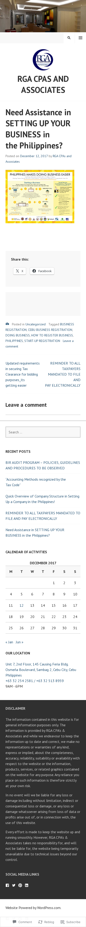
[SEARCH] (69, 37)
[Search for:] (43, 432)
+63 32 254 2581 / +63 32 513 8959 (35, 680)
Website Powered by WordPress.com (33, 907)
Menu (80, 37)
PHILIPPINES (14, 341)
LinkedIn (26, 885)
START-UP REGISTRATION (42, 341)
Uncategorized (35, 324)
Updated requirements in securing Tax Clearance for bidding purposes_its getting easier (23, 374)
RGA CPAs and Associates (43, 84)
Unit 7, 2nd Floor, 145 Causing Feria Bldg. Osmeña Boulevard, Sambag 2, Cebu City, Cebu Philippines (41, 669)
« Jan (9, 642)
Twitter (14, 885)
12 (21, 605)
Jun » (19, 642)
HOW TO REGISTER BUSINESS (52, 335)
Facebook (7, 885)
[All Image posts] (7, 323)
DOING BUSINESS (18, 335)
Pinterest (20, 885)
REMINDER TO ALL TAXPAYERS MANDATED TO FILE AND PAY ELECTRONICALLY (62, 374)
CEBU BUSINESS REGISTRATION (50, 330)
